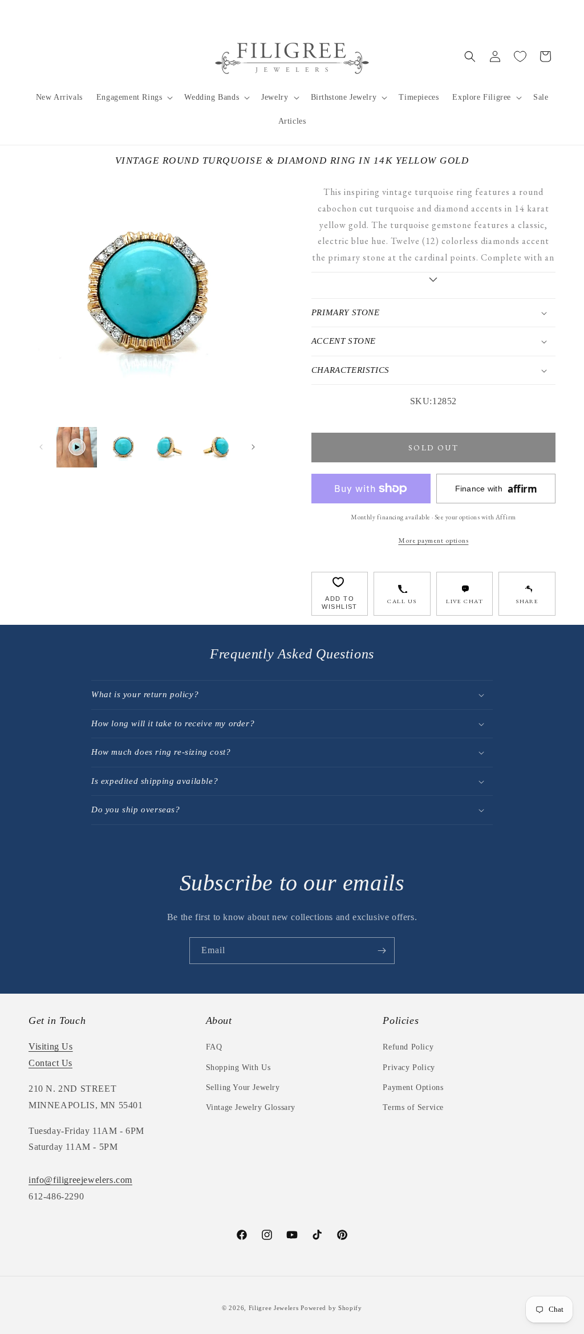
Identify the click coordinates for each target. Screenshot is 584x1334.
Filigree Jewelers (274, 1307)
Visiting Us (51, 1046)
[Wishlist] (520, 56)
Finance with (496, 488)
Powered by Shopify (331, 1307)
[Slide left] (41, 446)
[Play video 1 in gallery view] (76, 447)
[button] (134, 97)
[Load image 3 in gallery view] (216, 447)
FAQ (214, 1047)
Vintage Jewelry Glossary (250, 1107)
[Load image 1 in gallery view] (123, 447)
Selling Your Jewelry (243, 1087)
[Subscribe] (381, 950)
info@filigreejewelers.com (80, 1180)
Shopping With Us (238, 1067)
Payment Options (413, 1087)
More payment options (433, 540)
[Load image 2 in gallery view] (169, 447)
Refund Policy (408, 1047)
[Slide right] (253, 446)
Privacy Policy (409, 1067)
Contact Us (50, 1063)
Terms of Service (413, 1107)
